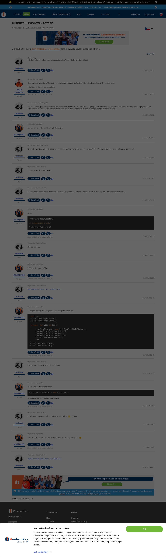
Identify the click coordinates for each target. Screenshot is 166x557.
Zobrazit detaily (41, 552)
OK (144, 529)
